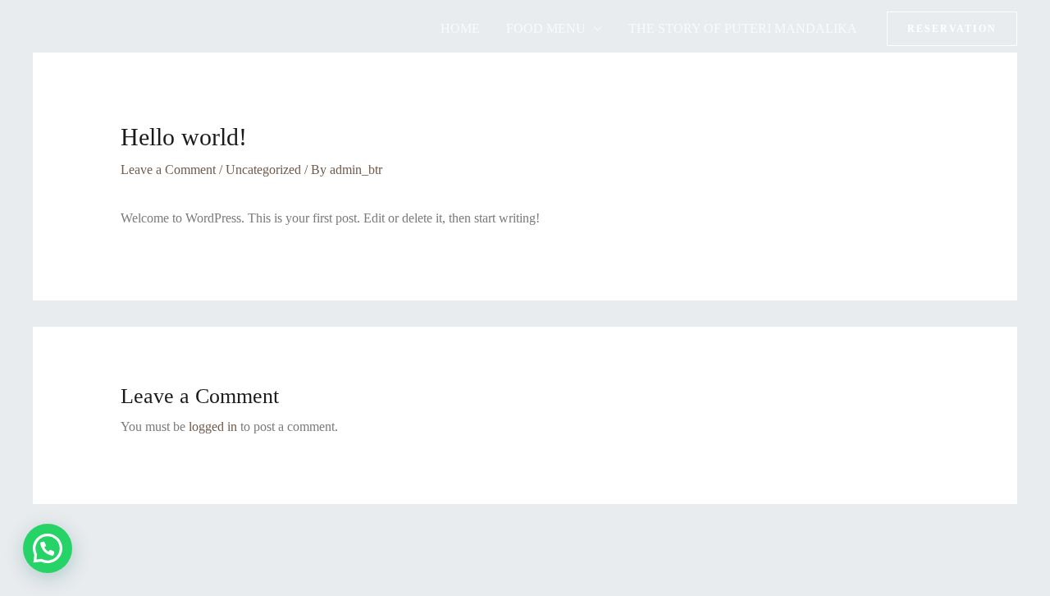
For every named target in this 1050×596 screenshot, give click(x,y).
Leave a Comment (168, 170)
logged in (213, 426)
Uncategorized (263, 170)
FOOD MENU (546, 28)
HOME (460, 28)
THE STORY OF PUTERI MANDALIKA (742, 28)
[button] (952, 28)
